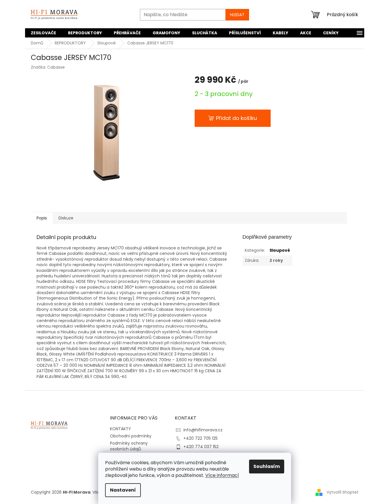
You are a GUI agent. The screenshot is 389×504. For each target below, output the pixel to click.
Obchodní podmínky (130, 436)
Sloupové (280, 250)
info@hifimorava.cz (203, 430)
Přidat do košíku (236, 118)
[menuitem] (43, 32)
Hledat (237, 15)
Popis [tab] (42, 218)
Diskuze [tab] (65, 218)
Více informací (222, 475)
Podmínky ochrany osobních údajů (129, 446)
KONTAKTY (120, 429)
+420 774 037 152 (201, 447)
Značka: (48, 67)
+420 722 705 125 (200, 438)
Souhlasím (266, 466)
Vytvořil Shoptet (342, 492)
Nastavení (123, 490)
